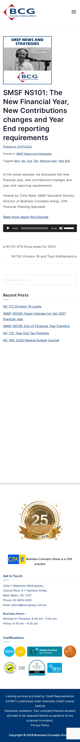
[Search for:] (40, 280)
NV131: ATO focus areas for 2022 (31, 246)
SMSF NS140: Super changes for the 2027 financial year (34, 316)
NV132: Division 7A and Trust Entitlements (42, 256)
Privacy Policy (40, 725)
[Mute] (61, 228)
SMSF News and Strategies (34, 153)
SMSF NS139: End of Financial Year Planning (36, 326)
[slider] (69, 227)
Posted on (17, 146)
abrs (17, 160)
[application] (40, 228)
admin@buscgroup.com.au (28, 605)
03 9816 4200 (22, 600)
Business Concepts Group (52, 735)
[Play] (8, 228)
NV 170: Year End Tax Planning (26, 333)
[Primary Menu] (74, 12)
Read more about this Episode (25, 217)
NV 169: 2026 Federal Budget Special (31, 340)
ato (23, 160)
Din (36, 160)
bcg (29, 160)
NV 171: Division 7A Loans (22, 306)
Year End (64, 160)
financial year (48, 160)
